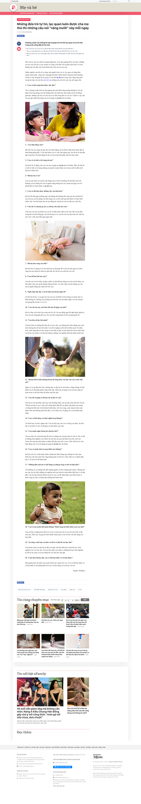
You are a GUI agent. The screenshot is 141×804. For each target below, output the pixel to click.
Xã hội (33, 747)
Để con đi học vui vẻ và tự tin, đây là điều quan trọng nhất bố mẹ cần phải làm (49, 48)
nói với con (48, 80)
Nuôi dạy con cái (42, 13)
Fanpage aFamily (105, 1)
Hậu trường (55, 747)
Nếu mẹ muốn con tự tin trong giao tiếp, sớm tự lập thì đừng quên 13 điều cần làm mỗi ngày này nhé (55, 54)
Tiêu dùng (70, 747)
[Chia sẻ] (19, 44)
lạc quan (63, 589)
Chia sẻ (21, 36)
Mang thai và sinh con (27, 13)
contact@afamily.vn (28, 766)
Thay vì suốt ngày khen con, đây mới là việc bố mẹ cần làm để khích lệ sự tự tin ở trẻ (52, 51)
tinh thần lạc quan (39, 589)
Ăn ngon (77, 747)
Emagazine (15, 1)
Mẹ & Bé (42, 747)
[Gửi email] (19, 49)
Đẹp (37, 747)
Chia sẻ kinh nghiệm (55, 13)
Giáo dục (48, 747)
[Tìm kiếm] (129, 1)
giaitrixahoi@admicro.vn (62, 777)
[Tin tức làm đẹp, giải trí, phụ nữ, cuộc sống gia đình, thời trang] (13, 7)
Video (100, 747)
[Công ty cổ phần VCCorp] (98, 756)
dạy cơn (72, 589)
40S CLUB (94, 747)
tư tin (80, 589)
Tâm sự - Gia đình (86, 747)
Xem (85, 600)
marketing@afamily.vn (61, 763)
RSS (104, 747)
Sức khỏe (63, 747)
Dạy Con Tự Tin (53, 589)
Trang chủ (20, 747)
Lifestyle (27, 747)
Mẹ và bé (28, 8)
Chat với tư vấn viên (63, 767)
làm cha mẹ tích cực (24, 19)
